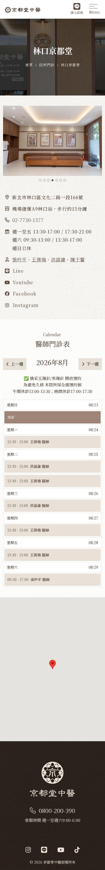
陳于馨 (77, 259)
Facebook (23, 293)
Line (17, 270)
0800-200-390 (57, 810)
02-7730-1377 (28, 220)
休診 (11, 417)
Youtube (22, 282)
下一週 (92, 364)
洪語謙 (58, 259)
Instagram (25, 305)
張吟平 (19, 259)
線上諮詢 (77, 12)
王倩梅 (39, 259)
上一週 (17, 364)
